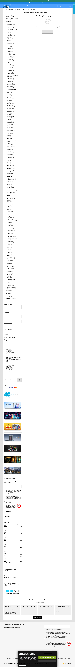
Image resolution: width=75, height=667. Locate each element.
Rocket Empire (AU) (11, 230)
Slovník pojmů (9, 367)
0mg (5, 525)
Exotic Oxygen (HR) (11, 121)
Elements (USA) (10, 118)
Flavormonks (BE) (10, 132)
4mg (5, 534)
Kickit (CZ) (9, 159)
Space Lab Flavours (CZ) (12, 238)
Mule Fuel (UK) (10, 189)
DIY (6, 295)
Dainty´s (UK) (10, 92)
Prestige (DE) (9, 212)
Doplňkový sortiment (10, 296)
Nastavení (22, 664)
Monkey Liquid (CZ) (11, 186)
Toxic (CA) (9, 249)
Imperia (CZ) (9, 143)
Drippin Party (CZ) (10, 111)
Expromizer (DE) (10, 122)
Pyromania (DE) (10, 219)
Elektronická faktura (10, 369)
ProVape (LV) (9, 216)
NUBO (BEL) (9, 201)
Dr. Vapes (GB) (10, 105)
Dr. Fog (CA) (9, 102)
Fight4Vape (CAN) (11, 125)
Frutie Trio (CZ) (10, 133)
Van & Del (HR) (10, 260)
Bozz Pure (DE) (10, 67)
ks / (13, 307)
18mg (5, 558)
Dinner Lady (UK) (10, 99)
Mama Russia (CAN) (11, 175)
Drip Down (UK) (10, 110)
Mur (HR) (9, 193)
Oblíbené (8, 372)
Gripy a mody (8, 19)
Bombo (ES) (9, 64)
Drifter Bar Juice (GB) (11, 108)
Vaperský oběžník (9, 371)
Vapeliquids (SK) (10, 266)
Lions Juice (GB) (10, 165)
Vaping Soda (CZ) (10, 271)
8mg (5, 541)
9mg (5, 544)
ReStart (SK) (9, 222)
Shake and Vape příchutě (12, 29)
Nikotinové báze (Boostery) (12, 26)
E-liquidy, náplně (9, 21)
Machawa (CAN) (10, 173)
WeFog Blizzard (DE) (11, 279)
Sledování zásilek (9, 368)
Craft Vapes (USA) (11, 84)
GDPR (7, 360)
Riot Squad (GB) (10, 227)
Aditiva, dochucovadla (11, 287)
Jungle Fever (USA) (11, 152)
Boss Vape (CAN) (10, 65)
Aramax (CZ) (9, 45)
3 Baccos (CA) (10, 30)
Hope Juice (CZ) (10, 138)
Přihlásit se (7, 325)
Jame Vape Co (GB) (11, 146)
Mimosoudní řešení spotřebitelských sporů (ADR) (13, 358)
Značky (7, 300)
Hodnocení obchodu (10, 363)
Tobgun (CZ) (9, 247)
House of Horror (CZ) (11, 140)
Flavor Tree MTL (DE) (11, 130)
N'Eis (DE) (9, 195)
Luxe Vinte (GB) (10, 171)
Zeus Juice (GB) (10, 285)
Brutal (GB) (9, 68)
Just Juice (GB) (10, 156)
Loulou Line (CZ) (10, 170)
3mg (5, 532)
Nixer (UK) (9, 200)
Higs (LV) (9, 136)
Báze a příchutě (9, 23)
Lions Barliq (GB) (10, 167)
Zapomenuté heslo (8, 329)
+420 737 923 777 (9, 339)
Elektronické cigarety (10, 16)
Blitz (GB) (9, 62)
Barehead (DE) (10, 51)
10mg (5, 546)
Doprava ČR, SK (9, 350)
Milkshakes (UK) (10, 181)
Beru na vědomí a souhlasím (47, 657)
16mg (5, 555)
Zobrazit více (37, 617)
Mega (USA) (9, 176)
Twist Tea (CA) (10, 254)
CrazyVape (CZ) (10, 87)
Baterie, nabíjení (9, 292)
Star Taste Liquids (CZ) (11, 239)
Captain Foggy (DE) (11, 72)
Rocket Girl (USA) (10, 231)
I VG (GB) (9, 141)
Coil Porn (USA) (10, 81)
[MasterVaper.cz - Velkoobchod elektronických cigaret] (13, 591)
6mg (5, 539)
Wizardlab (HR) (10, 281)
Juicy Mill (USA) (10, 149)
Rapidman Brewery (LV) (12, 220)
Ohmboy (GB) (10, 205)
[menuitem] (17, 6)
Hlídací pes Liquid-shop (11, 364)
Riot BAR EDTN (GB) (11, 225)
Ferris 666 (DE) (10, 124)
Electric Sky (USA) (10, 116)
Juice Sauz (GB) (10, 148)
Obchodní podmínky (10, 352)
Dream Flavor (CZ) (11, 106)
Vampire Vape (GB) (11, 258)
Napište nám (8, 351)
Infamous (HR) (10, 144)
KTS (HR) (9, 162)
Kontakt (7, 348)
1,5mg (5, 528)
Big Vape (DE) (10, 59)
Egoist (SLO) (9, 113)
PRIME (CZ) (9, 214)
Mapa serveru (9, 366)
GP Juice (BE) (10, 135)
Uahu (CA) (9, 255)
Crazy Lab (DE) (10, 86)
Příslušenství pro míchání (12, 288)
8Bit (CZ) (9, 34)
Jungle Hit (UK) (10, 154)
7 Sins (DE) (9, 32)
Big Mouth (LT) (10, 57)
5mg (5, 537)
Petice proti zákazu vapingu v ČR (11, 584)
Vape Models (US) (10, 265)
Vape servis (8, 349)
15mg (5, 553)
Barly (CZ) (9, 53)
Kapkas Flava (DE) (10, 157)
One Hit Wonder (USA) (11, 208)
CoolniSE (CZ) (10, 83)
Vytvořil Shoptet (68, 663)
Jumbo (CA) (9, 151)
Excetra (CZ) (9, 119)
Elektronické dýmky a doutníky (12, 18)
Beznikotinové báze (11, 24)
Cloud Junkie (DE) (10, 78)
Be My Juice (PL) (10, 56)
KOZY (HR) (9, 160)
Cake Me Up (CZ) (10, 70)
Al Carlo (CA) (9, 40)
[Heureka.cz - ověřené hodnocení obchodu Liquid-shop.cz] (12, 395)
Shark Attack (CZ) (10, 235)
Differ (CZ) (9, 97)
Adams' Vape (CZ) (11, 35)
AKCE (7, 361)
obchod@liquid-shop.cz (10, 337)
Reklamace (8, 353)
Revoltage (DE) (10, 224)
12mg (5, 551)
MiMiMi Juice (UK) (10, 182)
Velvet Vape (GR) (10, 273)
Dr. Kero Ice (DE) (10, 103)
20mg (5, 560)
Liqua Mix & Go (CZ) (11, 168)
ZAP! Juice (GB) (10, 284)
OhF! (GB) (9, 203)
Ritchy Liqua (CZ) (10, 228)
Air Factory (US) (10, 38)
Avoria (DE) (9, 46)
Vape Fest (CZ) (10, 263)
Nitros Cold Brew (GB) (11, 198)
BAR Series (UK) (10, 49)
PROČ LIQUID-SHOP (10, 658)
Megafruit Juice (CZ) (11, 178)
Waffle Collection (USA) (12, 277)
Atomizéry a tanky (9, 290)
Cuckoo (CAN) (10, 91)
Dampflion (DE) (10, 94)
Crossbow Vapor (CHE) (11, 89)
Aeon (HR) (9, 37)
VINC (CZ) (9, 276)
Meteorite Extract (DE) (11, 179)
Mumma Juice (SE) (11, 192)
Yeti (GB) (9, 282)
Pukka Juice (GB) (10, 217)
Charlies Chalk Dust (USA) (12, 75)
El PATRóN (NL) (10, 114)
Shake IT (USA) (10, 233)
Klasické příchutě (10, 27)
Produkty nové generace (11, 298)
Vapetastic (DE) (10, 268)
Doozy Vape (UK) (10, 100)
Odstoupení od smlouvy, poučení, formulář (13, 355)
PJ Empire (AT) (10, 211)
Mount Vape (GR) (10, 187)
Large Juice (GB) (10, 163)
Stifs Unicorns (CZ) (11, 241)
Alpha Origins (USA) (11, 42)
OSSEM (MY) (9, 209)
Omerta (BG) (10, 206)
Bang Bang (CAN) (10, 48)
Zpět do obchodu (48, 31)
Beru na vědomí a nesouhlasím (47, 661)
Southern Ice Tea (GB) (11, 236)
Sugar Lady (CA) (10, 243)
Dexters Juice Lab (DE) (11, 95)
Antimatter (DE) (10, 43)
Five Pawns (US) (10, 129)
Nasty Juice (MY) (10, 197)
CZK (55, 6)
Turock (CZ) (9, 252)
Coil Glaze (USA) (10, 80)
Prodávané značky (10, 365)
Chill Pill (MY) (9, 76)
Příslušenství (8, 293)
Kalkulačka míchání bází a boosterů (13, 359)
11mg (5, 548)
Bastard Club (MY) (11, 54)
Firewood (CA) (10, 127)
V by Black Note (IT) (11, 257)
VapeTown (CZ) (10, 269)
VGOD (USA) (9, 274)
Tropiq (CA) (9, 250)
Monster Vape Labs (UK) (12, 190)
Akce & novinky (9, 15)
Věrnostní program (10, 346)
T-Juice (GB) (9, 244)
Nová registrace (7, 328)
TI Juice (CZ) (9, 246)
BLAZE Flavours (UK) (11, 61)
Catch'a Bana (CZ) (11, 73)
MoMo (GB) (9, 184)
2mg (5, 530)
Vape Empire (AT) (10, 262)
